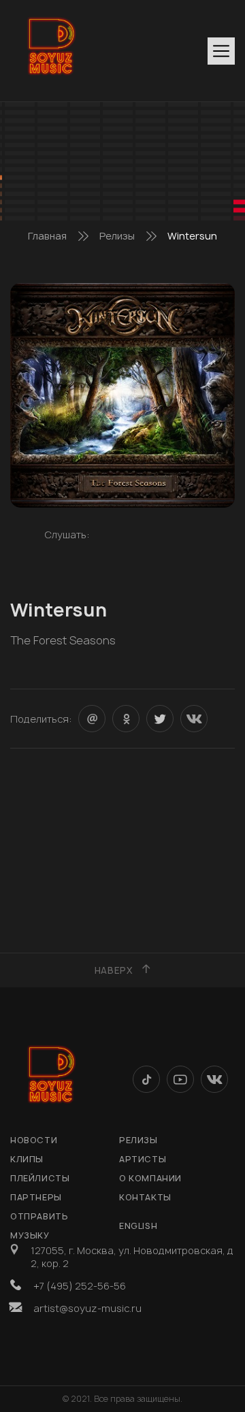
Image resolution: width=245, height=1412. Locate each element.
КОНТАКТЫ (145, 1197)
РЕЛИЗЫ (138, 1140)
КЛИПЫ (27, 1159)
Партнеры (36, 1197)
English (138, 1226)
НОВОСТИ (33, 1140)
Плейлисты (39, 1178)
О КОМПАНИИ (150, 1178)
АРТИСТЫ (142, 1159)
